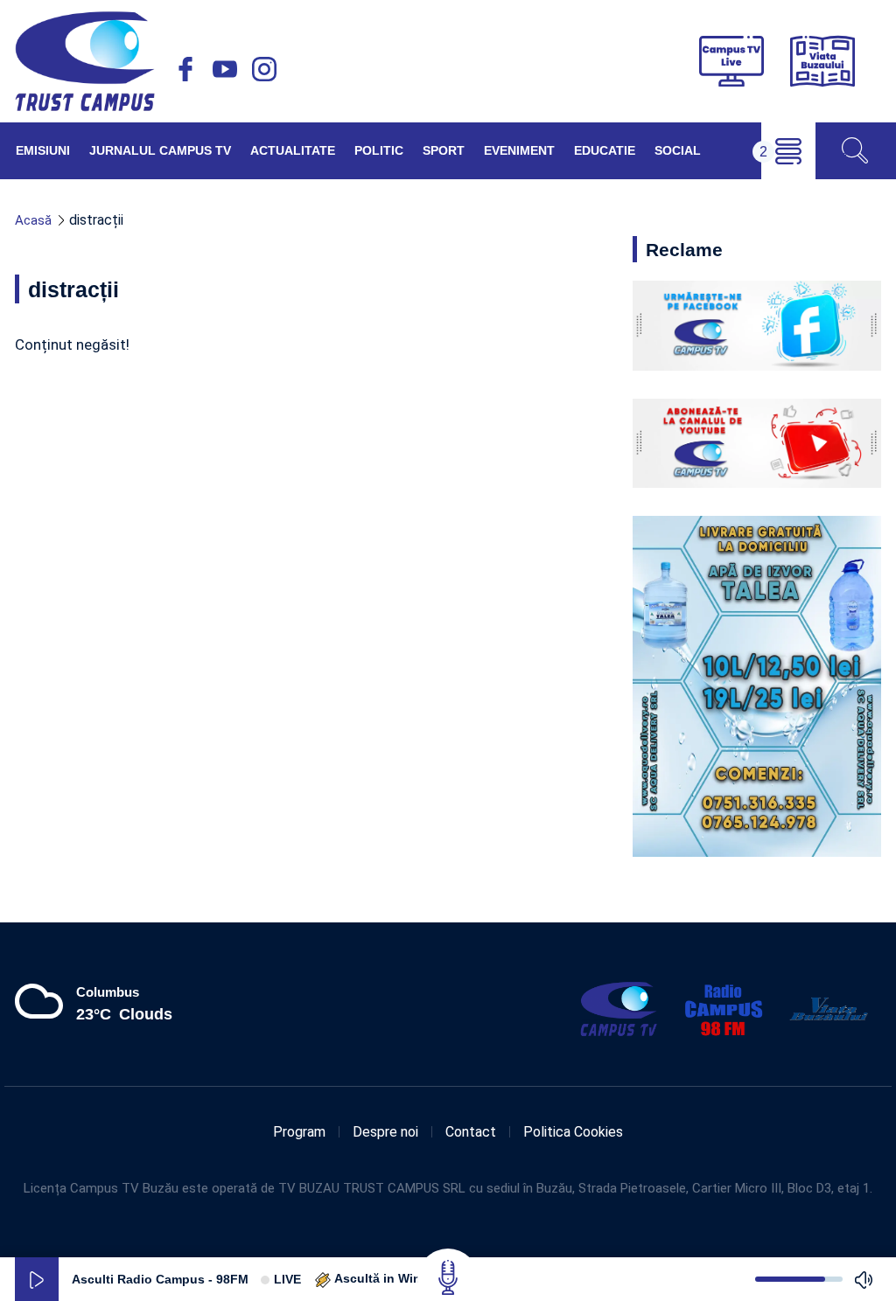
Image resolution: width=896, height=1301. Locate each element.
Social (677, 150)
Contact (470, 1132)
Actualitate (292, 150)
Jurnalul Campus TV (160, 150)
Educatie (604, 150)
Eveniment (519, 150)
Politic (378, 150)
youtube (224, 69)
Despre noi (385, 1132)
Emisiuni (43, 150)
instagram (264, 69)
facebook (185, 69)
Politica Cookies (573, 1132)
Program (299, 1132)
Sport (444, 150)
